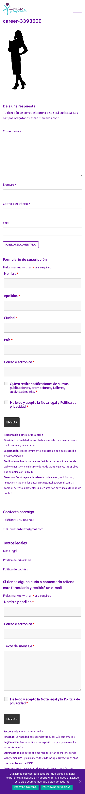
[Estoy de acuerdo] (80, 781)
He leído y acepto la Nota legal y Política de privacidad (43, 404)
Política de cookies (15, 569)
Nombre (9, 184)
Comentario (12, 131)
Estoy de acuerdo (25, 787)
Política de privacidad (17, 560)
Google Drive (56, 466)
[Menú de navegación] (77, 9)
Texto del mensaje (19, 646)
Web (6, 223)
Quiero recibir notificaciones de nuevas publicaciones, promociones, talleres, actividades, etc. (39, 388)
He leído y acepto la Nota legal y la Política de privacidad (45, 701)
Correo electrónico (16, 204)
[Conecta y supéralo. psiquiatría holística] (15, 9)
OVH (21, 466)
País (8, 340)
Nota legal (10, 551)
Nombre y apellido (19, 602)
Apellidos (12, 296)
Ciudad (10, 318)
